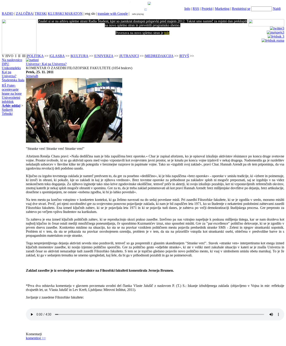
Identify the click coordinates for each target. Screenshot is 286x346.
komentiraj (36, 338)
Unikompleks (11, 68)
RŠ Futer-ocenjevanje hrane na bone (12, 89)
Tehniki (7, 114)
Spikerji (7, 110)
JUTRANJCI (129, 56)
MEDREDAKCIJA (159, 56)
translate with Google (113, 13)
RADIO (7, 13)
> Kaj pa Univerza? (53, 64)
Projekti (207, 9)
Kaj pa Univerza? (9, 74)
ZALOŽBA (24, 13)
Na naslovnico (12, 60)
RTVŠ (184, 56)
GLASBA (57, 56)
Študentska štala (13, 80)
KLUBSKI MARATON (65, 13)
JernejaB (32, 76)
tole (166, 33)
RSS (196, 9)
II (19, 56)
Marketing (222, 9)
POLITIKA (35, 56)
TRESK (40, 13)
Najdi (277, 9)
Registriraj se (241, 9)
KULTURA (79, 56)
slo (93, 13)
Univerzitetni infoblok (11, 99)
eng (87, 13)
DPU (5, 64)
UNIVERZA (104, 56)
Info (187, 9)
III (23, 56)
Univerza (32, 64)
